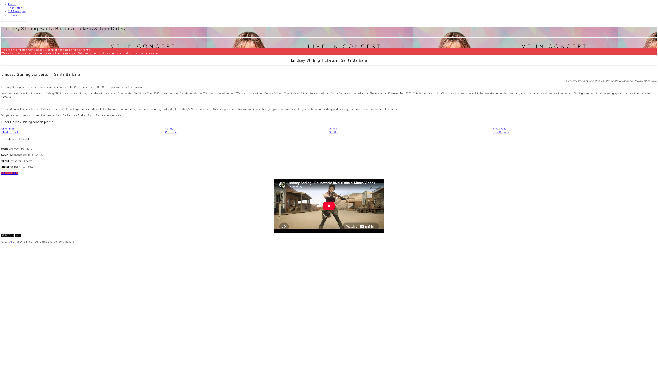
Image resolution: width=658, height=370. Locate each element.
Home (12, 4)
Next (18, 235)
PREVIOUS (7, 235)
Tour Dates (15, 7)
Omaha (333, 128)
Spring (169, 128)
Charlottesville (10, 132)
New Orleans (501, 132)
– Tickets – (15, 15)
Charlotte (171, 132)
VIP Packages (17, 11)
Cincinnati (7, 128)
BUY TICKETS (9, 173)
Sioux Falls (499, 128)
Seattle (333, 132)
